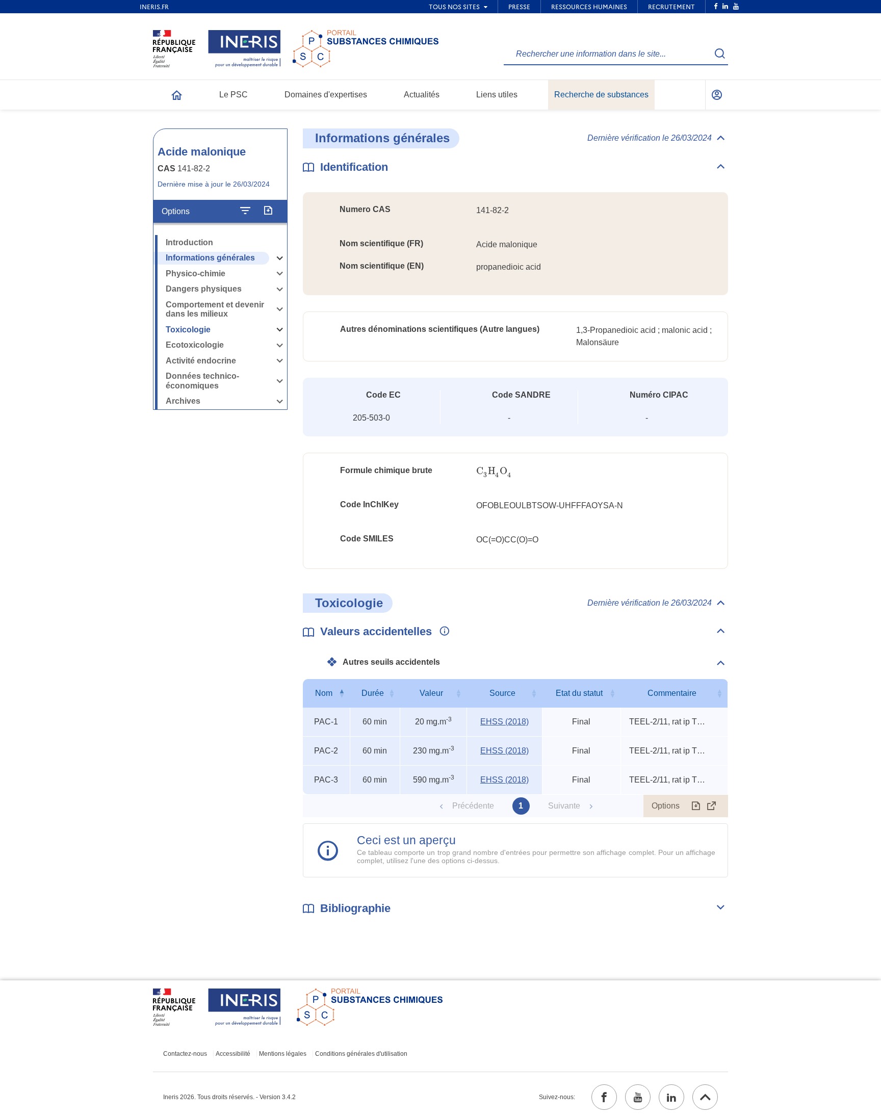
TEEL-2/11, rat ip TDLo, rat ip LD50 (667, 721)
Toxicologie (188, 329)
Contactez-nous (185, 1053)
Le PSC (233, 94)
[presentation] (493, 471)
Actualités (421, 94)
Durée (372, 693)
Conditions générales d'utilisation (361, 1053)
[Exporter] (268, 211)
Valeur (431, 693)
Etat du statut (579, 693)
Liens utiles (496, 94)
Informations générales (210, 257)
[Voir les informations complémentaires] (442, 631)
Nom (323, 693)
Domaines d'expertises (325, 94)
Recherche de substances (601, 94)
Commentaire (671, 693)
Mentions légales (282, 1053)
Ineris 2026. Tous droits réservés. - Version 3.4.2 (229, 1097)
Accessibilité (233, 1053)
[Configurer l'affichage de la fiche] (245, 211)
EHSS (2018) (504, 721)
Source (502, 693)
